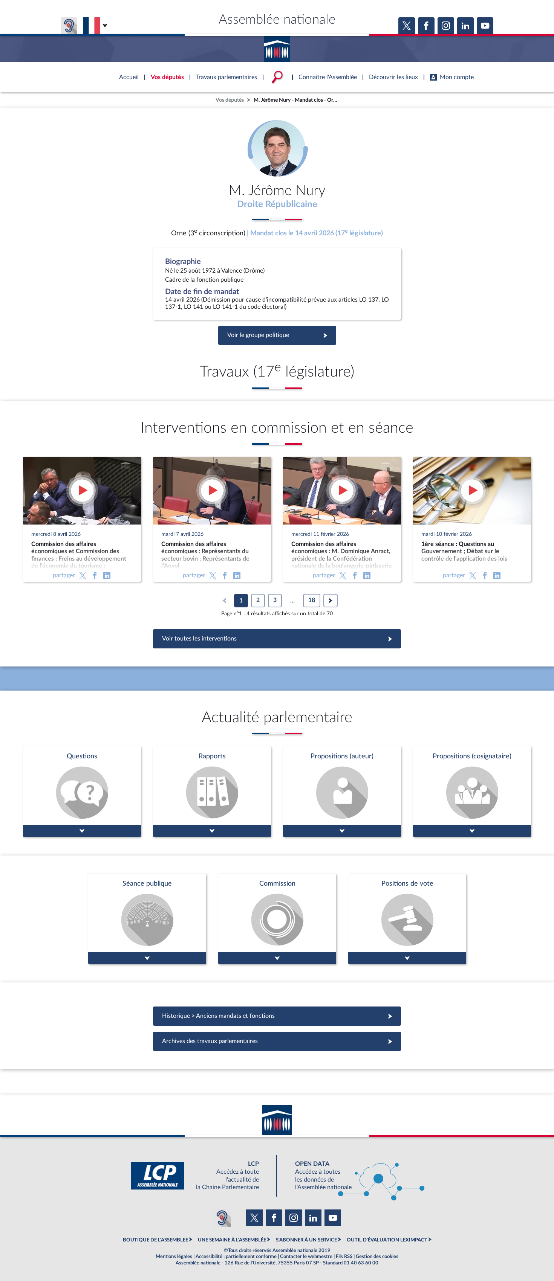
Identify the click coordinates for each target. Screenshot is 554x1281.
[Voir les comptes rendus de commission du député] (277, 919)
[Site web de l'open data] (353, 1175)
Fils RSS (344, 1256)
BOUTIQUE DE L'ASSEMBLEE (155, 1240)
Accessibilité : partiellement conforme (236, 1256)
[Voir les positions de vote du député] (407, 919)
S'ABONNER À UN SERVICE (306, 1240)
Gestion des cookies (377, 1256)
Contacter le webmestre (306, 1256)
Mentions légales (174, 1256)
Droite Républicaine (277, 204)
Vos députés (230, 100)
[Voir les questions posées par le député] (82, 791)
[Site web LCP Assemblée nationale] (201, 1175)
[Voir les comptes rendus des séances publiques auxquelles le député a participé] (147, 919)
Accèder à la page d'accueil (277, 46)
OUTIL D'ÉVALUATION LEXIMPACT (387, 1240)
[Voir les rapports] (212, 791)
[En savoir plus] (342, 791)
